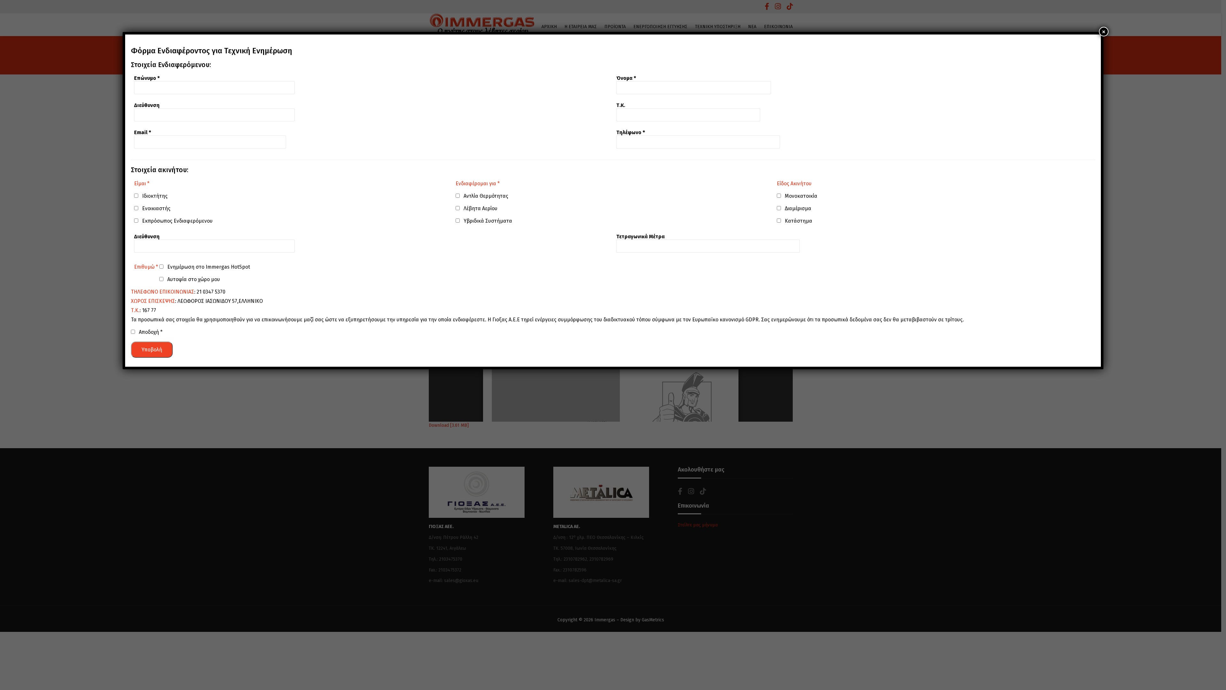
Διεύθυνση (147, 105)
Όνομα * (626, 78)
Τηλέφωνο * (630, 132)
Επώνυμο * (147, 78)
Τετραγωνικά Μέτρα (640, 237)
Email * (142, 132)
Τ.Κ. (620, 105)
